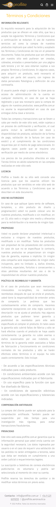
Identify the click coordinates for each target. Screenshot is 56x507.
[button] (41, 5)
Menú (52, 4)
